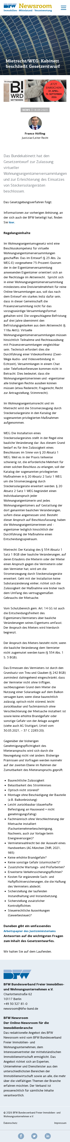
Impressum (60, 1123)
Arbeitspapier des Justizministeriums (30, 931)
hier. (12, 222)
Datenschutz (10, 1123)
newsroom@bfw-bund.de (21, 1009)
